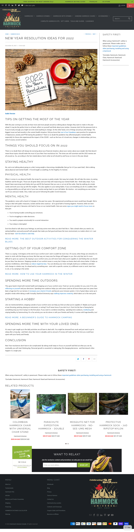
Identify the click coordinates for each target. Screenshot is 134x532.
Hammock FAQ (9, 492)
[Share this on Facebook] (83, 359)
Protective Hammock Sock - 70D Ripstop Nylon (113, 425)
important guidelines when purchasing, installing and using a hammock (116, 48)
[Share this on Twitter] (78, 359)
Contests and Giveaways (54, 507)
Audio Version (10, 114)
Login (123, 5)
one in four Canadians (68, 132)
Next (94, 34)
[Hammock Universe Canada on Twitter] (19, 5)
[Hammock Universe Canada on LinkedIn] (12, 5)
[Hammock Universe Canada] (11, 19)
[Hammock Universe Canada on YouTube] (22, 5)
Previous (88, 34)
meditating (87, 310)
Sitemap (7, 514)
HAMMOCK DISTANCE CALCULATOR (16, 510)
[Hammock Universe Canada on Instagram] (9, 5)
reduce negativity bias (39, 264)
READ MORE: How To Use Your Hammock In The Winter (38, 274)
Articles (7, 495)
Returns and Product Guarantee (14, 499)
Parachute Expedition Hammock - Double (51, 425)
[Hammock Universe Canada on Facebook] (6, 5)
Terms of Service (52, 495)
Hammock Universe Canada (18, 524)
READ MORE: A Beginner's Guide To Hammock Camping (38, 317)
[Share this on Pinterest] (89, 359)
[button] (30, 16)
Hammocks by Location (54, 503)
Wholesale (50, 484)
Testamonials (9, 488)
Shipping (7, 503)
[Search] (129, 18)
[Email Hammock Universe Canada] (2, 5)
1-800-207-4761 (30, 5)
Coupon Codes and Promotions (56, 510)
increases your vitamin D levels (41, 291)
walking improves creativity (63, 293)
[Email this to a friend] (94, 359)
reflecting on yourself (12, 288)
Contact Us (50, 499)
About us (7, 484)
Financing (8, 507)
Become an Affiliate (53, 514)
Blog (48, 488)
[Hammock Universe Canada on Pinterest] (15, 5)
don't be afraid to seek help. (25, 234)
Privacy (49, 492)
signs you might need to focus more (79, 206)
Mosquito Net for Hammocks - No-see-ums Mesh (82, 425)
